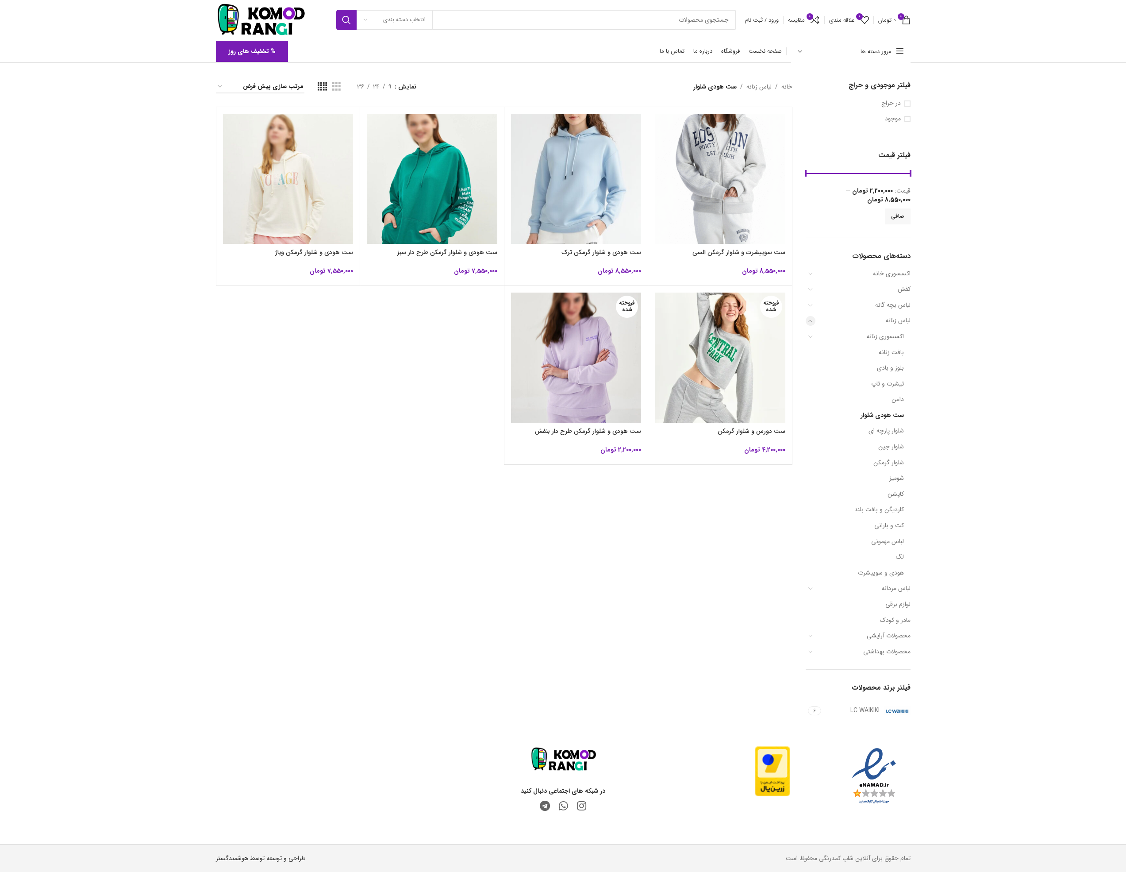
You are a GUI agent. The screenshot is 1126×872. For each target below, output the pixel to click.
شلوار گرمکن (888, 462)
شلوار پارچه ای (886, 431)
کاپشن (896, 494)
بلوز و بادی (890, 368)
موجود (893, 119)
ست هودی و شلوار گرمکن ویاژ (314, 252)
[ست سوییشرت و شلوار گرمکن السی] (720, 179)
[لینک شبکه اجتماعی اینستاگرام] (582, 807)
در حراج (891, 103)
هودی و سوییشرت (881, 573)
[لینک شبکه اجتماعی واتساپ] (563, 807)
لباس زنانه (898, 320)
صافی (897, 216)
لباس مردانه (896, 588)
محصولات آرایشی (889, 635)
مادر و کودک (895, 620)
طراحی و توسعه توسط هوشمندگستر (260, 858)
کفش (904, 289)
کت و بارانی (889, 525)
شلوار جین (891, 446)
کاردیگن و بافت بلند (879, 509)
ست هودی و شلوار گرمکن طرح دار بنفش (588, 431)
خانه (786, 87)
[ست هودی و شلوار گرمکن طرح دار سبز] (432, 179)
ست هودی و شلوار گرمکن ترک (601, 252)
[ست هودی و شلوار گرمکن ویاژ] (288, 179)
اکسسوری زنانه (885, 336)
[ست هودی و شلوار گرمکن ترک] (576, 179)
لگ (900, 557)
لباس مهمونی (887, 541)
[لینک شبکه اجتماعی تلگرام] (544, 807)
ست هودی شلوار (882, 415)
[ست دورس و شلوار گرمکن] (720, 358)
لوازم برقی (898, 604)
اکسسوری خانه (892, 273)
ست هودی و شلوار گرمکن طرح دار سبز (447, 252)
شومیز (896, 478)
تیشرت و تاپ (887, 384)
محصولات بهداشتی (887, 651)
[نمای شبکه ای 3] (336, 87)
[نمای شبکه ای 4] (322, 87)
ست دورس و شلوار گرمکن (751, 431)
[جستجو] (346, 20)
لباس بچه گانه (893, 305)
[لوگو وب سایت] (261, 19)
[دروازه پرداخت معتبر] (772, 771)
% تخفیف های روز (252, 51)
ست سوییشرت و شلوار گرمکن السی (738, 252)
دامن (898, 399)
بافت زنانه (891, 352)
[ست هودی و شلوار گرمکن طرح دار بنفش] (576, 358)
